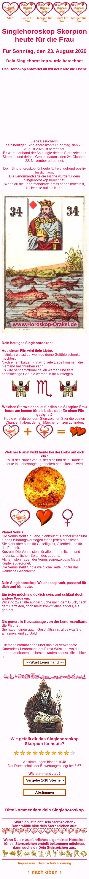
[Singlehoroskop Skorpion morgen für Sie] (44, 10)
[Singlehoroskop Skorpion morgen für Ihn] (78, 10)
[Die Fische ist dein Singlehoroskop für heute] (44, 332)
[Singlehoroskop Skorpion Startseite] (10, 15)
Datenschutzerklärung (54, 863)
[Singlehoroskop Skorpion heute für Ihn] (61, 10)
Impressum (26, 863)
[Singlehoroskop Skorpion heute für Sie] (27, 10)
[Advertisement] (44, 105)
